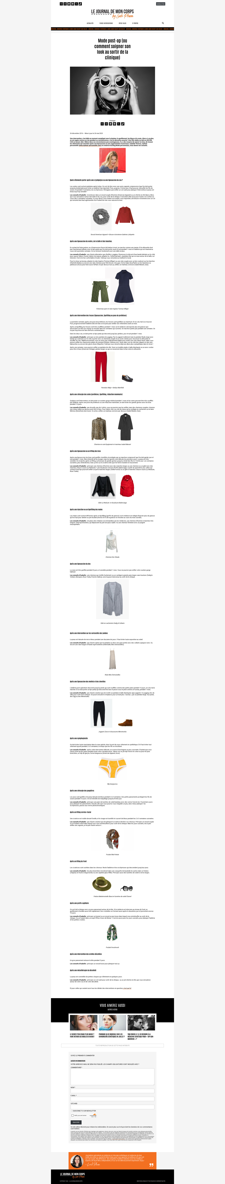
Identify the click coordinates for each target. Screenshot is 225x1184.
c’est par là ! (127, 988)
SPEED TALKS (122, 23)
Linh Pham (93, 1165)
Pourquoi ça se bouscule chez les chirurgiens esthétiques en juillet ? (112, 1035)
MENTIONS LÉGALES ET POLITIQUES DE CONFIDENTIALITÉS (151, 1181)
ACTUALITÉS (90, 23)
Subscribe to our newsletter (84, 1111)
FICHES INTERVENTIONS (106, 23)
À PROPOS (135, 23)
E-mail (74, 1095)
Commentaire (76, 1067)
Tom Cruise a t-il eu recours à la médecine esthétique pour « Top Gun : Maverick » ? (141, 1036)
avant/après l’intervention (118, 1138)
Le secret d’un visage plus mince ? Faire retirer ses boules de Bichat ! (82, 1035)
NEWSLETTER (161, 4)
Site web (74, 1103)
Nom (73, 1087)
